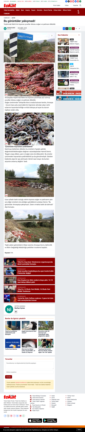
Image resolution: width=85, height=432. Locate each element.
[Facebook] (5, 415)
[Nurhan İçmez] (9, 309)
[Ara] (80, 5)
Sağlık (53, 407)
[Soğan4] (29, 129)
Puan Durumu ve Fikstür (38, 405)
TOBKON (6, 13)
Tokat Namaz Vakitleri (38, 399)
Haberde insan (55, 399)
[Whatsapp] (23, 415)
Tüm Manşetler (36, 407)
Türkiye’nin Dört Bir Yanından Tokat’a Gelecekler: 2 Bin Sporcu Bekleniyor (74, 67)
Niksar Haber (67, 10)
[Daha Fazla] (73, 28)
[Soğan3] (29, 80)
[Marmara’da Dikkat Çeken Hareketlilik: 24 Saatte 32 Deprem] (29, 343)
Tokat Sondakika (9, 10)
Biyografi (53, 405)
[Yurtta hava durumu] (12, 343)
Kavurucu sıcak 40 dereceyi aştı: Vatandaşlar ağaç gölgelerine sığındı (43, 333)
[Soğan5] (29, 226)
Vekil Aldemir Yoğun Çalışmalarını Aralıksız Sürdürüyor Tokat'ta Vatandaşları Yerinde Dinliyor (74, 43)
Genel (68, 397)
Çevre (13, 18)
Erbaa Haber (57, 10)
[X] (8, 415)
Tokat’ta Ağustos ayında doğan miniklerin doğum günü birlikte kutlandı (74, 51)
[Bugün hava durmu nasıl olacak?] (29, 325)
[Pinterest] (11, 415)
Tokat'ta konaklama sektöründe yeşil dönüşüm (11, 332)
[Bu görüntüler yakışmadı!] (29, 48)
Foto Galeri (56, 5)
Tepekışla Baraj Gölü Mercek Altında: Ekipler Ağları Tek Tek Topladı (45, 350)
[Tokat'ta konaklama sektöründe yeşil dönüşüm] (12, 325)
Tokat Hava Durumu (37, 397)
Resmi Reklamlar (72, 399)
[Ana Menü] (78, 13)
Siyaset (53, 403)
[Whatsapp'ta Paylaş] (70, 28)
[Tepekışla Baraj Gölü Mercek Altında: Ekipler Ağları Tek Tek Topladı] (46, 343)
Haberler (7, 18)
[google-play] (50, 420)
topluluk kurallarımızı (21, 382)
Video (67, 5)
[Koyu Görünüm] (78, 11)
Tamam (79, 429)
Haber (18, 10)
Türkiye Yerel (70, 396)
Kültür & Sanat (73, 55)
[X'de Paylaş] (66, 28)
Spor (22, 10)
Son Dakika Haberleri (38, 408)
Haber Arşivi (35, 410)
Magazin (69, 405)
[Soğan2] (29, 180)
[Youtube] (20, 415)
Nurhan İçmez (20, 308)
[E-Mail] (16, 311)
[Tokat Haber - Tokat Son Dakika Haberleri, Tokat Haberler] (10, 5)
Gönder (8, 377)
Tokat (71, 39)
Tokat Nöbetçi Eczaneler (39, 396)
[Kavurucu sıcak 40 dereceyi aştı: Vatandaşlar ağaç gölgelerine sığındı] (46, 325)
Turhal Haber (55, 401)
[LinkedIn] (17, 415)
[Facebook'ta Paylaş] (64, 28)
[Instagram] (14, 415)
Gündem (39, 10)
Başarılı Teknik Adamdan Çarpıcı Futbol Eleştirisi (74, 84)
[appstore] (35, 420)
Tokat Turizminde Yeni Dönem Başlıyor (75, 59)
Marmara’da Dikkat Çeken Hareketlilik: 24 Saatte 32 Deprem (28, 350)
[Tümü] (79, 35)
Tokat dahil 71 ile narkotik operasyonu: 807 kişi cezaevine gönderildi (74, 76)
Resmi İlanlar (48, 10)
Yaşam (33, 10)
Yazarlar (75, 5)
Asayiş (27, 10)
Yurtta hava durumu (11, 349)
